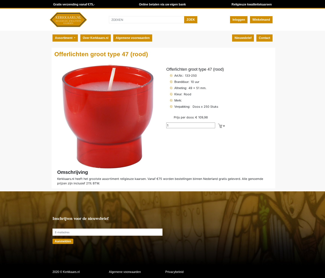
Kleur (177, 94)
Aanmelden (63, 241)
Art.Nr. (178, 75)
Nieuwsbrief (243, 37)
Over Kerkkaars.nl (95, 37)
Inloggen (238, 19)
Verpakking (181, 106)
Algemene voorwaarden (133, 37)
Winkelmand (261, 19)
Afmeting (180, 88)
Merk (177, 100)
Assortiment (64, 37)
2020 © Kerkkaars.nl (66, 271)
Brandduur (181, 81)
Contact (264, 37)
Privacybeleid (174, 271)
